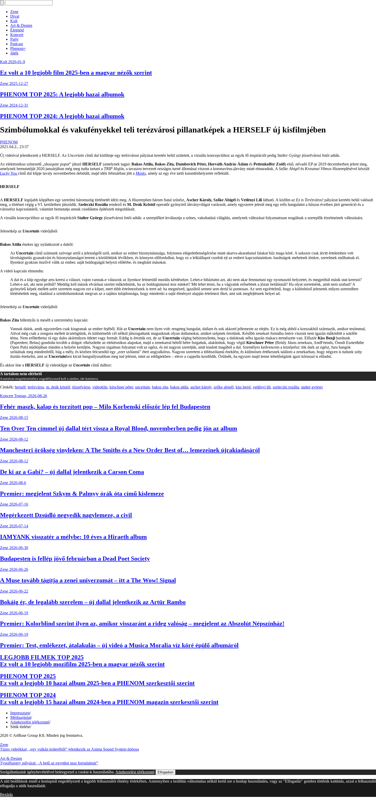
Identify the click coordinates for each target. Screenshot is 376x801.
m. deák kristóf (58, 387)
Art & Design (21, 25)
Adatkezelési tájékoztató (29, 722)
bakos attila (179, 387)
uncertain (142, 387)
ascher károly (201, 387)
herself (20, 387)
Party (14, 39)
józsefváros (81, 387)
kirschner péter (121, 387)
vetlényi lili (262, 387)
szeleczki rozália (286, 387)
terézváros (36, 387)
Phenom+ (18, 48)
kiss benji (243, 387)
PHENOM (9, 142)
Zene (14, 11)
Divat (14, 16)
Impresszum (20, 713)
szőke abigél (224, 387)
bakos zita (160, 387)
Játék (14, 53)
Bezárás (6, 794)
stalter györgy (312, 387)
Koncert (16, 34)
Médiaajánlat (20, 717)
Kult (13, 21)
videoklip (99, 387)
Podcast (16, 44)
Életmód (17, 30)
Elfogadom (165, 772)
